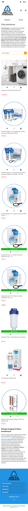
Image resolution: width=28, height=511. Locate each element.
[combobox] (14, 53)
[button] (25, 2)
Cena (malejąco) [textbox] (5, 53)
